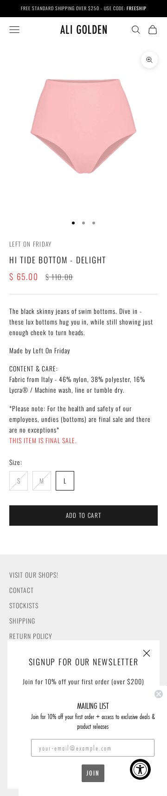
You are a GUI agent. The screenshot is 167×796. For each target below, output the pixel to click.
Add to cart (83, 515)
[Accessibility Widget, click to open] (140, 769)
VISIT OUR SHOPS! (33, 574)
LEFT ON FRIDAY (30, 243)
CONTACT (21, 590)
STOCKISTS (24, 605)
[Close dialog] (158, 694)
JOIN (93, 773)
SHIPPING (22, 620)
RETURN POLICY (30, 636)
